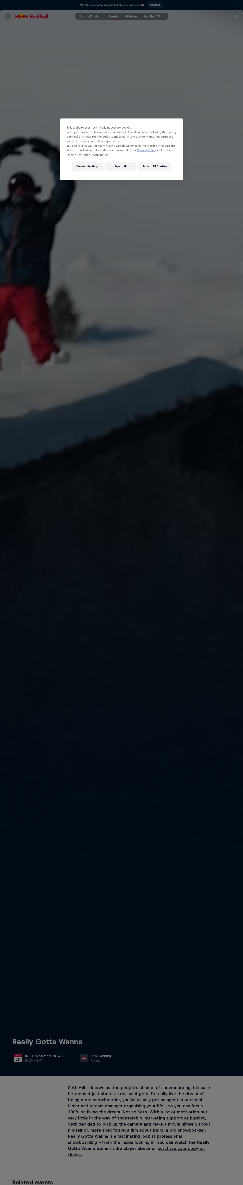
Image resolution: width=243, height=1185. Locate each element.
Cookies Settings (87, 166)
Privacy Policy (146, 150)
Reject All (120, 166)
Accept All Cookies (155, 166)
